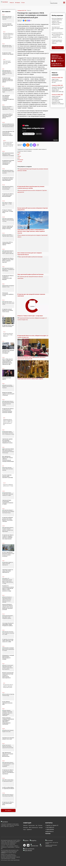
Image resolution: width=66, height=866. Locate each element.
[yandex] (28, 848)
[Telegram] (27, 20)
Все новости (6, 11)
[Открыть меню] (64, 2)
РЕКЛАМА (48, 833)
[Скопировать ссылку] (31, 20)
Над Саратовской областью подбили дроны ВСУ (57, 28)
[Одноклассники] (25, 20)
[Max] (52, 61)
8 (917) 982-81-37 (60, 60)
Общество (29, 10)
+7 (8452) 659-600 (49, 829)
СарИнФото (29, 829)
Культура (41, 827)
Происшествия (31, 825)
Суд (36, 825)
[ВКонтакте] (23, 20)
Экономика (25, 827)
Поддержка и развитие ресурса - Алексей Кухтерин (51, 846)
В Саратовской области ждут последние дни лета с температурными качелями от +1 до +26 (57, 35)
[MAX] (29, 20)
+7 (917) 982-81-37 (49, 827)
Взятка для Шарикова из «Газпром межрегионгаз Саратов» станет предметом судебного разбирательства (57, 21)
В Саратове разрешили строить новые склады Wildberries (57, 42)
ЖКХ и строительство (33, 827)
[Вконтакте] (28, 845)
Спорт (24, 829)
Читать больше (58, 47)
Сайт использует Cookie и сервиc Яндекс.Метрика (10, 860)
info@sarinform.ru (56, 65)
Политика (40, 825)
